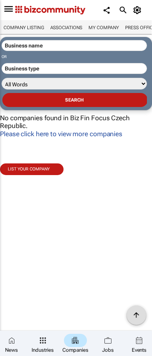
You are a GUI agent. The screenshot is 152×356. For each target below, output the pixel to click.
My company (103, 27)
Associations (66, 27)
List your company (29, 169)
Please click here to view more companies (61, 134)
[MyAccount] (139, 10)
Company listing (24, 27)
